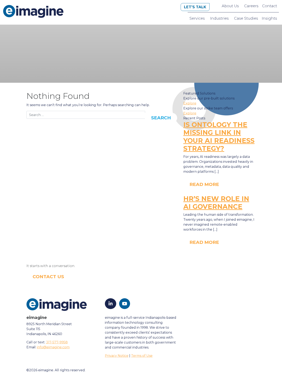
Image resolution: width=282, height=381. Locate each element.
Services (197, 18)
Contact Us (48, 276)
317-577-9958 (57, 342)
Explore (189, 103)
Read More (204, 184)
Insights (269, 18)
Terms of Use (142, 356)
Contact (269, 6)
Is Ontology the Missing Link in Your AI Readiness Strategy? (219, 136)
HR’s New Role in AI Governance (216, 203)
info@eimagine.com (53, 347)
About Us (230, 6)
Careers (251, 6)
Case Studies (246, 18)
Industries (219, 18)
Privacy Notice (116, 356)
